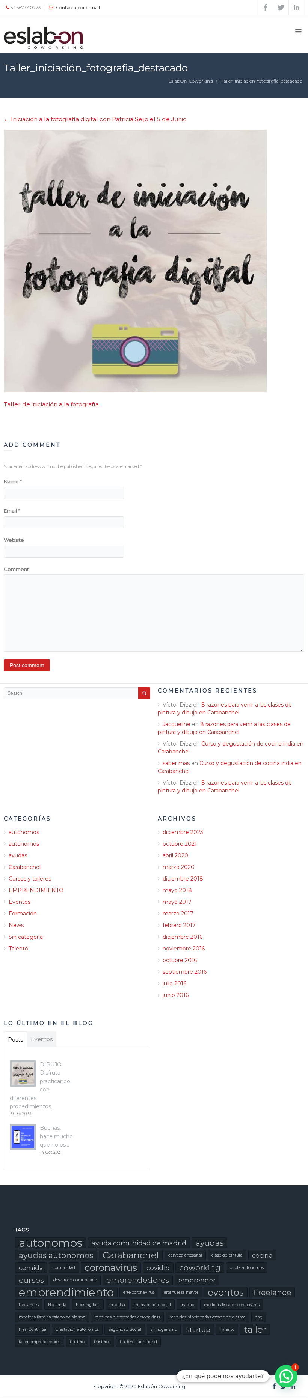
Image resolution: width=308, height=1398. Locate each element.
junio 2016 (176, 995)
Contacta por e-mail (78, 7)
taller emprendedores (39, 1341)
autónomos (24, 832)
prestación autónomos (77, 1329)
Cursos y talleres (30, 878)
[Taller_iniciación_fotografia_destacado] (154, 261)
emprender (197, 1280)
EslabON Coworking (190, 81)
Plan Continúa (32, 1329)
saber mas (176, 763)
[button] (286, 1376)
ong (259, 1317)
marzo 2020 (179, 867)
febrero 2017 (179, 925)
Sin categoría (26, 937)
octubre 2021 (180, 843)
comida (31, 1268)
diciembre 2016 (182, 937)
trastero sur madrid (138, 1341)
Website (14, 540)
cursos (31, 1280)
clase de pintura (227, 1255)
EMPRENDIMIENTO (36, 890)
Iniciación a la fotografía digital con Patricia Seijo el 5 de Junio (95, 119)
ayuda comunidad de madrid (139, 1243)
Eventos (19, 902)
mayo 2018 (177, 890)
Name (13, 481)
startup (198, 1329)
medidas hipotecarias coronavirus (127, 1317)
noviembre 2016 (184, 948)
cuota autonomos (247, 1267)
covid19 (158, 1268)
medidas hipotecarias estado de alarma (207, 1317)
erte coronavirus (138, 1292)
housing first (88, 1304)
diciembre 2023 (183, 832)
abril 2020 (175, 855)
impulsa (117, 1304)
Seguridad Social (124, 1329)
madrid (187, 1304)
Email (12, 511)
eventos (226, 1292)
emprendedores (137, 1280)
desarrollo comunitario (75, 1280)
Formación (23, 913)
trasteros (102, 1341)
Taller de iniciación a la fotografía (51, 404)
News (16, 925)
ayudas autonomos (56, 1255)
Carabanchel (25, 867)
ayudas (18, 855)
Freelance (272, 1292)
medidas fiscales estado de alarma (52, 1317)
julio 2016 (174, 983)
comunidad (64, 1267)
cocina (262, 1255)
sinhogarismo (164, 1329)
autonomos (50, 1242)
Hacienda (57, 1304)
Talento (18, 948)
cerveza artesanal (185, 1255)
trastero (77, 1341)
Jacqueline (176, 724)
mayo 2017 (177, 902)
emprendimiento (66, 1292)
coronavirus (111, 1267)
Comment (16, 569)
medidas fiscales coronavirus (232, 1304)
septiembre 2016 (185, 971)
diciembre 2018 (183, 878)
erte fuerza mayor (181, 1292)
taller (255, 1329)
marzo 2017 (178, 913)
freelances (29, 1304)
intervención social (152, 1304)
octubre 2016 (180, 960)
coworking (199, 1267)
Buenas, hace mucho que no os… (56, 1136)
